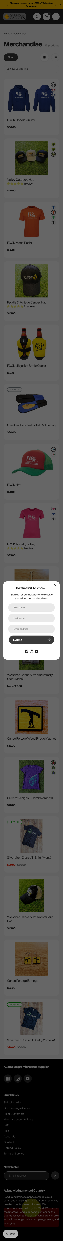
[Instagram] (31, 651)
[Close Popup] (55, 585)
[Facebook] (26, 651)
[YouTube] (36, 651)
